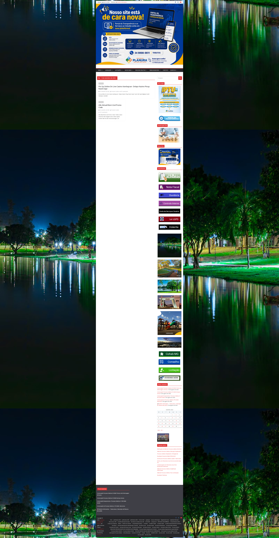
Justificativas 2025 (125, 519)
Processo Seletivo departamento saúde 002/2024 (168, 529)
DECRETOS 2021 (154, 532)
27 (165, 426)
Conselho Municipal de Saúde (124, 521)
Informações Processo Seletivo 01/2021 (169, 531)
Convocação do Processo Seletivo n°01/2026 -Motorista (111, 506)
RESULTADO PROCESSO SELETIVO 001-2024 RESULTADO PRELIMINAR (124, 529)
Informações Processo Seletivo (115, 532)
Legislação (108, 70)
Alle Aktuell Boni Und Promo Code (110, 106)
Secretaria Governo (147, 527)
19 (162, 423)
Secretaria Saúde (150, 525)
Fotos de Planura (163, 437)
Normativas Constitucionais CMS (137, 521)
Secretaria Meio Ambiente (171, 525)
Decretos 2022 (162, 532)
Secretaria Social (142, 525)
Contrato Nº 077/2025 (136, 532)
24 (179, 423)
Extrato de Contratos (126, 523)
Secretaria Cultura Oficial (166, 527)
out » (162, 430)
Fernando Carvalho (115, 91)
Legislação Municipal (174, 519)
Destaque (101, 83)
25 (158, 426)
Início (99, 70)
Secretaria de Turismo (114, 527)
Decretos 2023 (169, 532)
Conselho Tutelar (152, 523)
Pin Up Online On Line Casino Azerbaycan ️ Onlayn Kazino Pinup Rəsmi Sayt (124, 87)
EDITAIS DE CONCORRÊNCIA (163, 521)
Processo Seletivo (140, 70)
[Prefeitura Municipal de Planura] (139, 5)
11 (158, 420)
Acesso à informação (155, 519)
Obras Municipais (154, 70)
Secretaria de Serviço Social (125, 527)
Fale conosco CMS (112, 521)
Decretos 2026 (148, 534)
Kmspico (99, 534)
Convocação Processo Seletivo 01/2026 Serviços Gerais (110, 498)
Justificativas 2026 (134, 519)
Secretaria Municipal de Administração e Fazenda (128, 525)
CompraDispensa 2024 (175, 521)
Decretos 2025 (141, 534)
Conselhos (145, 523)
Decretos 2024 (176, 532)
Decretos (173, 70)
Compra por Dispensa (112, 523)
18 (158, 423)
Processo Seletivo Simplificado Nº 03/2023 (148, 529)
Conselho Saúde (160, 523)
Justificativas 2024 (117, 519)
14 (169, 420)
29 (172, 426)
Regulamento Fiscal (165, 519)
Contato (165, 70)
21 (169, 423)
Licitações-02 (154, 521)
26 (162, 426)
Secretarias (128, 70)
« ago (158, 430)
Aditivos (119, 523)
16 (176, 420)
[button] (102, 70)
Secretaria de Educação (137, 527)
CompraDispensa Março (137, 523)
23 (176, 423)
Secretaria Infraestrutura (160, 525)
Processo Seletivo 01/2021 (128, 531)
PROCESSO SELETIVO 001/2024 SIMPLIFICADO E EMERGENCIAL (147, 531)
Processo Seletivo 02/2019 (116, 531)
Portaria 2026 (141, 519)
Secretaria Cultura (155, 527)
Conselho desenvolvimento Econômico (173, 523)
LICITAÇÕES (118, 70)
